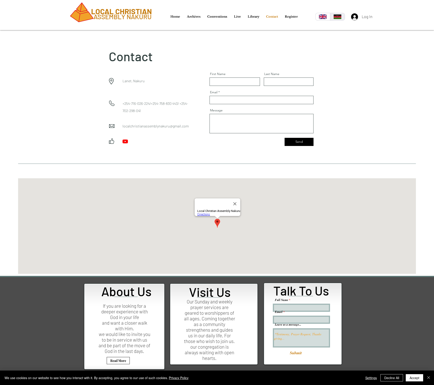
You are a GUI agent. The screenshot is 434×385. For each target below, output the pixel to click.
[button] (194, 16)
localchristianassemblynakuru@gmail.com (156, 126)
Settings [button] (371, 378)
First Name (218, 73)
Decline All (391, 378)
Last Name (271, 73)
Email (213, 92)
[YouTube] (125, 141)
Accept (414, 378)
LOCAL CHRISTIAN (121, 11)
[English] (323, 16)
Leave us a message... (288, 324)
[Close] (428, 377)
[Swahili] (337, 16)
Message (216, 110)
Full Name (281, 299)
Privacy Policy (179, 378)
